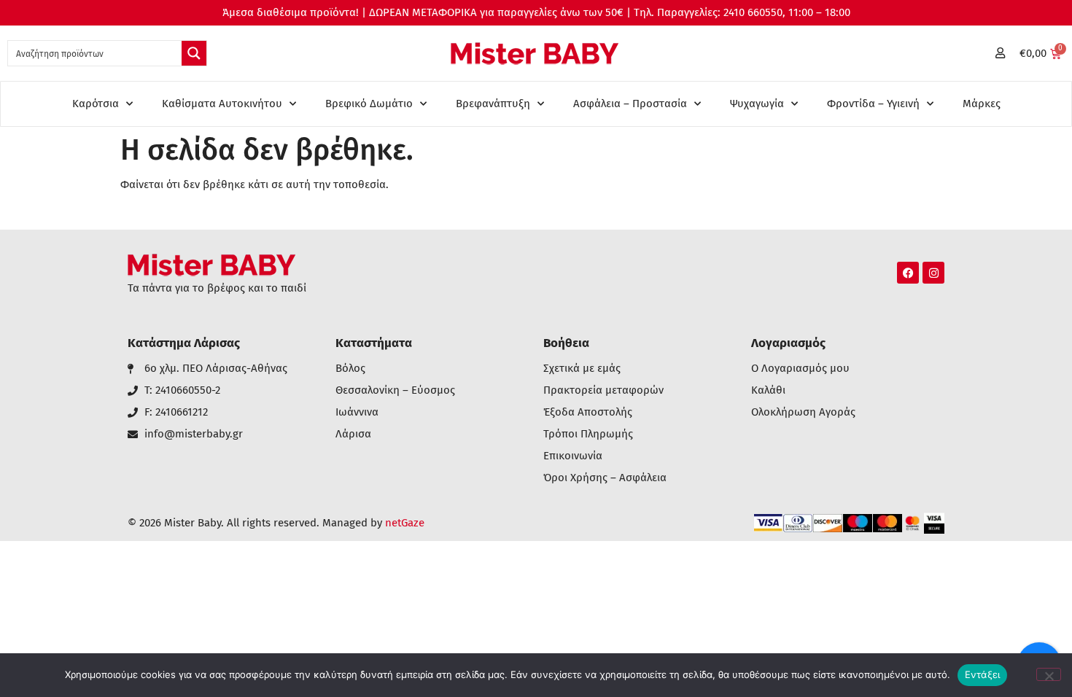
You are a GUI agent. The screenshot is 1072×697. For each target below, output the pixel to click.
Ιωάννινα (356, 412)
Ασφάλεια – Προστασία (630, 103)
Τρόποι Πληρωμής (588, 434)
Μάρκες (982, 103)
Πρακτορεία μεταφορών (603, 390)
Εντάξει (983, 674)
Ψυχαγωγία (757, 103)
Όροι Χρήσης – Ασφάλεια (605, 477)
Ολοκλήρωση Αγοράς (803, 412)
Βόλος (350, 368)
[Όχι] (1048, 674)
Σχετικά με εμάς (582, 368)
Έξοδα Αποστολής (587, 412)
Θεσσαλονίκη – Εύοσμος (395, 390)
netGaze (404, 522)
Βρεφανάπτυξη (493, 103)
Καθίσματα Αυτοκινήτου (222, 103)
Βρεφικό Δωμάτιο (369, 103)
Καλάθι (768, 390)
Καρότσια (95, 103)
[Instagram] (933, 273)
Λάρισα (353, 434)
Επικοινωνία (572, 456)
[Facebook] (908, 273)
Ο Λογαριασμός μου (800, 368)
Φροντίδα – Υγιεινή (873, 103)
